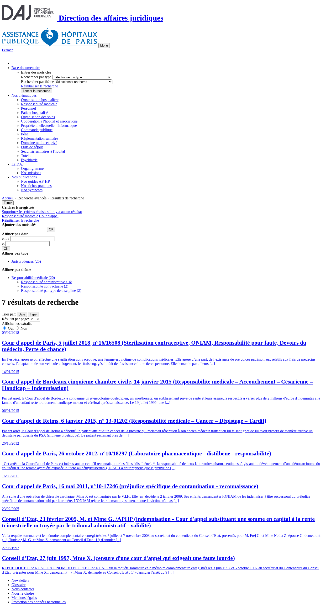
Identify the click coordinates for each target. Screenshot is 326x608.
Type (33, 314)
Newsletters (20, 580)
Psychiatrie (29, 160)
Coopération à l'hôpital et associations (49, 121)
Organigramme (32, 168)
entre (6, 238)
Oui (11, 328)
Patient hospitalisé (34, 113)
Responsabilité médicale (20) (33, 278)
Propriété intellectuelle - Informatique (49, 125)
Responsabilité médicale (39, 104)
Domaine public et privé (39, 143)
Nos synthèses (31, 190)
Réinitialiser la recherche (39, 86)
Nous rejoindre (22, 593)
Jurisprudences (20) (26, 261)
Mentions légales (24, 598)
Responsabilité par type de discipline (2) (51, 290)
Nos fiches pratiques (36, 186)
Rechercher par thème (37, 82)
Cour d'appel (48, 216)
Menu (104, 45)
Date (22, 314)
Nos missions (31, 173)
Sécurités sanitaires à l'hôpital (43, 151)
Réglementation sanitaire (39, 138)
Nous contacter (22, 589)
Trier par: (9, 314)
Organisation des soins (38, 117)
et (3, 243)
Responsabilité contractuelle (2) (44, 286)
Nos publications (24, 177)
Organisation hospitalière (39, 100)
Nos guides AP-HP (35, 181)
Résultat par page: (15, 319)
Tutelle (26, 156)
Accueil (8, 198)
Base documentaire (25, 68)
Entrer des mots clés (36, 72)
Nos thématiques (24, 95)
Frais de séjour (32, 147)
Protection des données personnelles (38, 602)
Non (23, 328)
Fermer (7, 50)
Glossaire (18, 585)
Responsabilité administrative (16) (46, 282)
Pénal (25, 134)
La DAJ (17, 164)
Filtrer (8, 203)
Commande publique (37, 130)
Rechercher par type (36, 77)
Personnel (28, 108)
